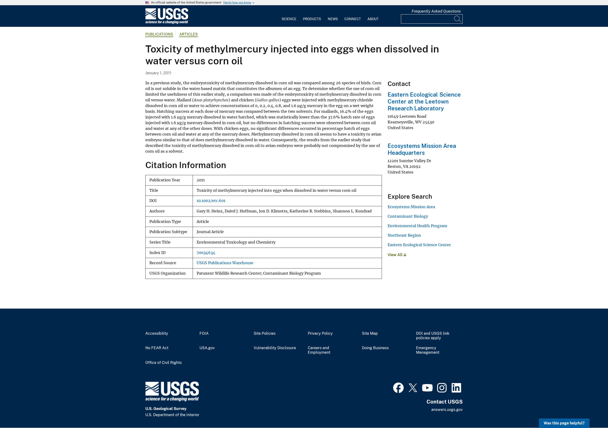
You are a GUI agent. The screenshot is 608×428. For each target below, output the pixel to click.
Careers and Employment (319, 350)
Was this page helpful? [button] (564, 423)
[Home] (166, 23)
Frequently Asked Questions (436, 11)
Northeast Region (404, 235)
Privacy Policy (320, 333)
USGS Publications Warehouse (225, 263)
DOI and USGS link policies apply (432, 335)
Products (312, 19)
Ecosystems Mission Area (411, 206)
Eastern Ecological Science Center (419, 244)
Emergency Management (427, 350)
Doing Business (375, 348)
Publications (159, 34)
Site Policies (265, 333)
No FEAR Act (156, 348)
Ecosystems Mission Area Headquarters (422, 149)
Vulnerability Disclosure (275, 348)
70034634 (206, 252)
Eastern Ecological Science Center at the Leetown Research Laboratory (424, 101)
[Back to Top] (590, 411)
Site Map (370, 333)
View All (396, 255)
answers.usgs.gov (447, 409)
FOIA (204, 333)
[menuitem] (289, 16)
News (333, 19)
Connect (352, 19)
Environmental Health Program (417, 225)
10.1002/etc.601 (211, 200)
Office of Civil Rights (163, 363)
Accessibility (156, 333)
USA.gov (207, 348)
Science (289, 19)
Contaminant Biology (408, 216)
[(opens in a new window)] (398, 387)
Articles (188, 34)
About (373, 19)
